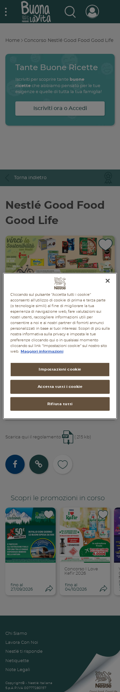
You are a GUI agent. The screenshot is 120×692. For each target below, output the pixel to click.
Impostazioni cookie (60, 369)
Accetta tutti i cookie (60, 386)
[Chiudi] (107, 281)
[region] (60, 346)
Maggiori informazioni (42, 351)
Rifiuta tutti (59, 403)
